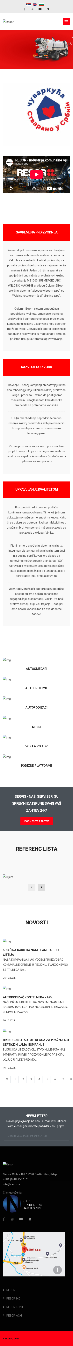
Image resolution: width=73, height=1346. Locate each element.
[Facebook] (25, 9)
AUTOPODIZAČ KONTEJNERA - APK (28, 997)
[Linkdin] (48, 9)
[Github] (30, 1219)
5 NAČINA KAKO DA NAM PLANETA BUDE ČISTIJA (31, 952)
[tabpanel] (36, 49)
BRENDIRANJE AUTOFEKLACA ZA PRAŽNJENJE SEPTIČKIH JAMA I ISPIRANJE (36, 1042)
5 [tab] (45, 55)
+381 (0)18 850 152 (15, 1179)
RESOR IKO (13, 1298)
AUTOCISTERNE (36, 688)
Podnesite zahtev (36, 821)
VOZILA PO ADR (36, 746)
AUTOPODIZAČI (36, 707)
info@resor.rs (11, 1184)
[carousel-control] (31, 887)
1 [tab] (22, 55)
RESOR (10, 1290)
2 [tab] (28, 55)
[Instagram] (32, 9)
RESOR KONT (14, 1307)
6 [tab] (51, 55)
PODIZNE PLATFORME (36, 765)
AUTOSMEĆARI (36, 669)
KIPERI (36, 727)
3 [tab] (34, 55)
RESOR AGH (14, 1315)
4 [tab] (39, 55)
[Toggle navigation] (66, 21)
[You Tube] (40, 9)
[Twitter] (21, 1219)
